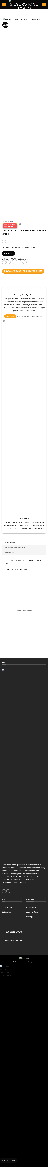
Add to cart (8, 1160)
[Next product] (4, 241)
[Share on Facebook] (8, 262)
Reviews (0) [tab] (9, 553)
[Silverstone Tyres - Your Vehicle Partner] (24, 4)
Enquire (8, 253)
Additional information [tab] (14, 547)
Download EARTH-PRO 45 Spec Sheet (23, 271)
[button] (4, 4)
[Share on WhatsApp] (4, 262)
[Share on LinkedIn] (25, 262)
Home (4, 221)
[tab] (10, 316)
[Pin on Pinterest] (21, 262)
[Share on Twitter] (12, 262)
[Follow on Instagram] (8, 891)
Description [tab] (9, 542)
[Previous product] (8, 241)
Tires (12, 221)
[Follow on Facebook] (4, 891)
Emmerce (41, 962)
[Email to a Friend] (16, 262)
